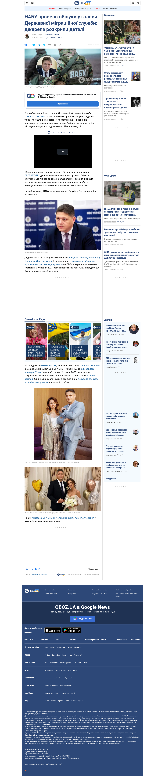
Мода (67, 701)
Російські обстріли (110, 9)
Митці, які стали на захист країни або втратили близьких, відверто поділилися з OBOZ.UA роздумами (121, 60)
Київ (46, 647)
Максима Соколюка (35, 116)
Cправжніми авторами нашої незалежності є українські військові (116, 432)
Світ (57, 639)
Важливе (109, 15)
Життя (73, 639)
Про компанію (49, 590)
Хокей (64, 655)
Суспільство (121, 639)
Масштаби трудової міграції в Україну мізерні (122, 219)
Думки (108, 319)
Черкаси (77, 647)
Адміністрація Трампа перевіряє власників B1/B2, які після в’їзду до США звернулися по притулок (122, 264)
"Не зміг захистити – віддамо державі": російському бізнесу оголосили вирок (115, 449)
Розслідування (92, 639)
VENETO (96, 9)
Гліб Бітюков (110, 422)
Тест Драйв (48, 670)
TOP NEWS (110, 176)
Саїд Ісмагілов (111, 439)
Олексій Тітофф (37, 35)
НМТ (85, 663)
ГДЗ (45, 663)
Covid (73, 693)
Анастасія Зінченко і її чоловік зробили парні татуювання (63, 517)
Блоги (103, 639)
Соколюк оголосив (89, 365)
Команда (71, 590)
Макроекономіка (66, 685)
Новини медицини (51, 693)
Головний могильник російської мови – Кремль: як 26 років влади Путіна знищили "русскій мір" (116, 328)
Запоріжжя (61, 647)
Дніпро (69, 647)
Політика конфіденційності (125, 590)
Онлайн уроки (65, 663)
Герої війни (52, 9)
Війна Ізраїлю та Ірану (82, 9)
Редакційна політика (39, 575)
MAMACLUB (65, 693)
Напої (55, 678)
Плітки (53, 701)
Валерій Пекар (111, 351)
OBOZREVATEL (32, 175)
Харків (52, 647)
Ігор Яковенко (111, 455)
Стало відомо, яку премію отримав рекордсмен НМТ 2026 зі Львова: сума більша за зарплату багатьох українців (116, 77)
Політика (44, 639)
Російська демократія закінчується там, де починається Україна (116, 465)
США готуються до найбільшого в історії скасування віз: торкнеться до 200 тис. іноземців (121, 255)
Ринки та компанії (51, 685)
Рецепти (47, 678)
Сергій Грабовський (113, 471)
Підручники (54, 663)
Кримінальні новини (52, 35)
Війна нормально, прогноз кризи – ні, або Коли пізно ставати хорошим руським (118, 361)
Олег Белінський (111, 335)
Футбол (47, 655)
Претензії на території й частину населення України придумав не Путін (117, 344)
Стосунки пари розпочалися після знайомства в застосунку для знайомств (116, 113)
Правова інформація (99, 590)
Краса (60, 701)
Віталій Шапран (111, 367)
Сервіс (75, 670)
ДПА (74, 663)
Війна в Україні (65, 9)
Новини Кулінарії (65, 678)
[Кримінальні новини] (61, 575)
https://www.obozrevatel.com (104, 712)
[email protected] (52, 758)
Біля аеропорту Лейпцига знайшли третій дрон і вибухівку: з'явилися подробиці (122, 232)
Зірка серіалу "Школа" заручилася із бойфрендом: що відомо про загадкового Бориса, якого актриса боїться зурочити (116, 103)
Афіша (46, 701)
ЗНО (79, 663)
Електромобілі (60, 670)
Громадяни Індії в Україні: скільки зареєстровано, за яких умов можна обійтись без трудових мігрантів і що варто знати (121, 212)
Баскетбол (56, 655)
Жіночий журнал (77, 701)
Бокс (70, 655)
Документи (72, 594)
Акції (69, 670)
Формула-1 (78, 655)
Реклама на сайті (50, 594)
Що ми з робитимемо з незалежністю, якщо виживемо (116, 416)
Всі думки (110, 479)
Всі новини (135, 639)
